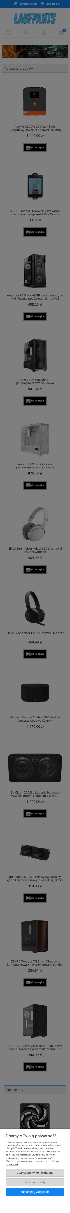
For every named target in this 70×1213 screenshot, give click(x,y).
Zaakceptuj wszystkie (35, 1192)
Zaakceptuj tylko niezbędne (35, 1172)
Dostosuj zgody (35, 1182)
